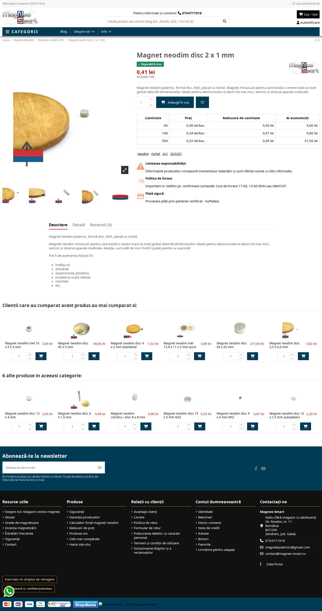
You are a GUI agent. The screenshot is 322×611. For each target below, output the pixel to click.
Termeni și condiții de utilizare (156, 543)
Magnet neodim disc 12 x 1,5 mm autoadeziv (286, 415)
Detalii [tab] (79, 225)
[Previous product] (316, 40)
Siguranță (12, 539)
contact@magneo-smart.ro (285, 553)
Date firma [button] (275, 564)
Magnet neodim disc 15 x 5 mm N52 (181, 415)
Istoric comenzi (209, 523)
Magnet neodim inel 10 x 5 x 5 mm (22, 345)
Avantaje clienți (145, 512)
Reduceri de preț (81, 528)
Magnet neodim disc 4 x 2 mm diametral (127, 345)
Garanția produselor (84, 517)
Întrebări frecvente (19, 533)
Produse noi (78, 533)
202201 (176, 153)
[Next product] (319, 40)
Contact (10, 544)
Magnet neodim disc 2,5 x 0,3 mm (284, 345)
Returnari (205, 517)
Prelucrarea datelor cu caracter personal (157, 535)
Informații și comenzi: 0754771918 (23, 3)
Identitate (205, 512)
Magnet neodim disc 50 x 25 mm (232, 345)
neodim (143, 153)
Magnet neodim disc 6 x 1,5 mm (74, 415)
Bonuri (203, 539)
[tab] (101, 226)
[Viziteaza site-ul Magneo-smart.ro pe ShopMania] (85, 604)
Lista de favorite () (307, 3)
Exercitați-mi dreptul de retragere (30, 579)
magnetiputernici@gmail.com (287, 547)
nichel (155, 153)
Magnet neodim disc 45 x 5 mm (73, 345)
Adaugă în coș (178, 102)
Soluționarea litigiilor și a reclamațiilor (152, 550)
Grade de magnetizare (22, 523)
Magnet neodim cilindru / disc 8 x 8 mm (128, 415)
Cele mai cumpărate (84, 539)
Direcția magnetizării (20, 528)
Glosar (10, 517)
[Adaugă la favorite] (202, 102)
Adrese (203, 533)
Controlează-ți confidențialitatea (28, 588)
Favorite (204, 544)
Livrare (139, 517)
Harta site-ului (80, 544)
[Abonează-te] (100, 467)
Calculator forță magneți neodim (94, 523)
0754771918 (275, 540)
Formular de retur (147, 528)
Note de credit (208, 528)
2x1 (165, 153)
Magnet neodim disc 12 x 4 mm (22, 415)
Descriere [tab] (58, 225)
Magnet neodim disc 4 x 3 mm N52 (233, 415)
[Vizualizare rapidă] (36, 337)
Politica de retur (146, 523)
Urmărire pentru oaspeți (216, 550)
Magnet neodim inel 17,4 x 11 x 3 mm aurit (180, 345)
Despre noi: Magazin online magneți (32, 512)
